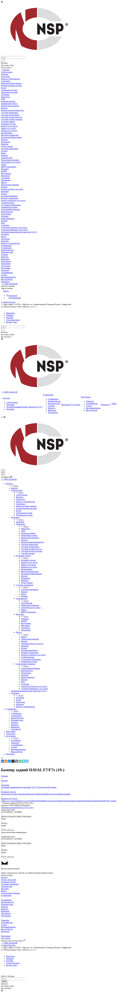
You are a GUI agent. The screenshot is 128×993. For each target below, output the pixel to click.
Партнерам (5, 936)
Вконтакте (10, 313)
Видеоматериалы (8, 927)
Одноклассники (13, 320)
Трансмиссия (26, 603)
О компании (16, 713)
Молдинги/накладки (52, 801)
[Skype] (23, 761)
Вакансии (5, 911)
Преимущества (7, 902)
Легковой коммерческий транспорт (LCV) (19, 787)
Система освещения (29, 589)
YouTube (9, 318)
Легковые (20, 522)
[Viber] (16, 761)
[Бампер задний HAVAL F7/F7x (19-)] (17, 807)
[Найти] (3, 60)
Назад (16, 486)
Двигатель (25, 529)
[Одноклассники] (6, 761)
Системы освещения (9, 884)
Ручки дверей (110, 801)
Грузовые (20, 698)
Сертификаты (7, 922)
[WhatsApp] (20, 761)
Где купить (5, 938)
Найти (4, 981)
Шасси (24, 637)
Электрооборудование (30, 668)
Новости (4, 909)
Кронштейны (37, 801)
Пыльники (92, 801)
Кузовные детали (28, 560)
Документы (6, 913)
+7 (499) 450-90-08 (9, 284)
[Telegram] (27, 761)
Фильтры (25, 619)
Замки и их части (8, 801)
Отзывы (4, 907)
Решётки (100, 801)
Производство (7, 904)
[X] (13, 761)
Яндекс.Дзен (11, 322)
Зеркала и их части (24, 801)
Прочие (85, 801)
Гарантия (5, 920)
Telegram (9, 315)
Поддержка (16, 740)
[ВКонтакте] (2, 761)
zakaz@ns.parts (9, 302)
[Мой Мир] (9, 761)
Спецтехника (21, 495)
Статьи (4, 925)
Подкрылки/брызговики (71, 801)
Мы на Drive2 (7, 929)
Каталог (14, 488)
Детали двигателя (8, 880)
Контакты (5, 931)
